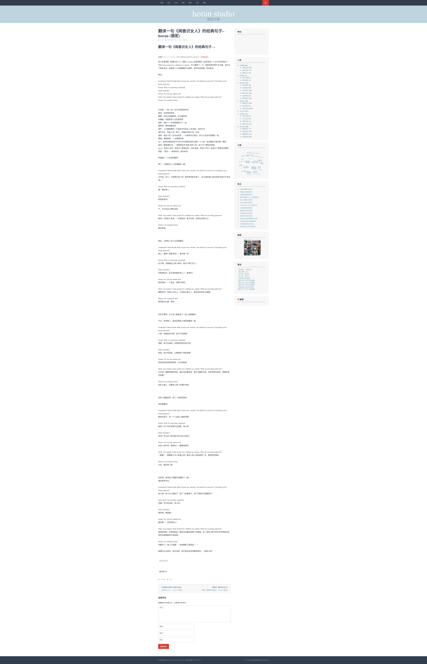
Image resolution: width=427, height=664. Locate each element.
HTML (263, 163)
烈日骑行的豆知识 (246, 213)
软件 (257, 173)
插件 (248, 154)
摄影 (246, 173)
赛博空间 (245, 98)
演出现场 (245, 106)
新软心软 (245, 93)
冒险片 (250, 152)
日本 (242, 157)
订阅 (197, 3)
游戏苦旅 (245, 70)
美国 (250, 166)
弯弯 (244, 158)
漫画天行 (245, 73)
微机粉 (242, 83)
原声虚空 (245, 80)
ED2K (256, 169)
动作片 (246, 169)
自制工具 (255, 160)
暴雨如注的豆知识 (246, 210)
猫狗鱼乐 (245, 129)
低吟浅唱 (245, 78)
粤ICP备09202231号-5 (194, 660)
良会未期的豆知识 (246, 189)
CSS (246, 160)
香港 (255, 157)
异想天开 (245, 121)
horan (161, 40)
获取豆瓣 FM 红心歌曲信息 (249, 197)
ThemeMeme (265, 660)
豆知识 (257, 153)
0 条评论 (184, 40)
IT (239, 161)
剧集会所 (245, 103)
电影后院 (245, 108)
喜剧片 (261, 168)
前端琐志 (245, 88)
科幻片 (244, 171)
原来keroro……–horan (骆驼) (172, 588)
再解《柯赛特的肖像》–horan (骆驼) (215, 588)
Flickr (259, 163)
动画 (242, 163)
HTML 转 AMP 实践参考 (248, 205)
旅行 (244, 154)
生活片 (241, 167)
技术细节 (245, 90)
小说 (255, 171)
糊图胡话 (245, 134)
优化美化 (245, 85)
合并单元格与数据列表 (248, 221)
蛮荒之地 (245, 124)
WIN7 (250, 160)
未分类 (163, 579)
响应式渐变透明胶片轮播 (248, 218)
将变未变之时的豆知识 (248, 226)
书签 (170, 579)
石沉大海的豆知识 (246, 202)
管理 (204, 3)
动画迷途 (245, 67)
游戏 (251, 175)
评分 (176, 3)
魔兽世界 (252, 154)
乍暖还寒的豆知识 (246, 208)
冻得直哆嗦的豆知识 (247, 224)
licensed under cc (180, 660)
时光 (169, 3)
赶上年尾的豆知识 (246, 200)
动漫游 (242, 65)
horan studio (213, 13)
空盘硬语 (245, 96)
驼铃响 (242, 126)
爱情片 (255, 155)
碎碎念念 (245, 131)
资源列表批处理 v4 (246, 194)
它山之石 (245, 118)
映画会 (242, 101)
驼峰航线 (245, 137)
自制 (183, 3)
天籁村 (242, 75)
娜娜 (242, 165)
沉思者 (242, 114)
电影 (252, 173)
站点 (247, 167)
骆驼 (161, 3)
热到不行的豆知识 (246, 216)
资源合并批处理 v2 (246, 192)
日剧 (254, 166)
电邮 (190, 3)
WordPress (261, 158)
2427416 (247, 660)
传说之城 (245, 116)
